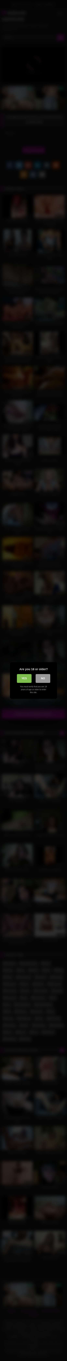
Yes (24, 678)
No (43, 678)
